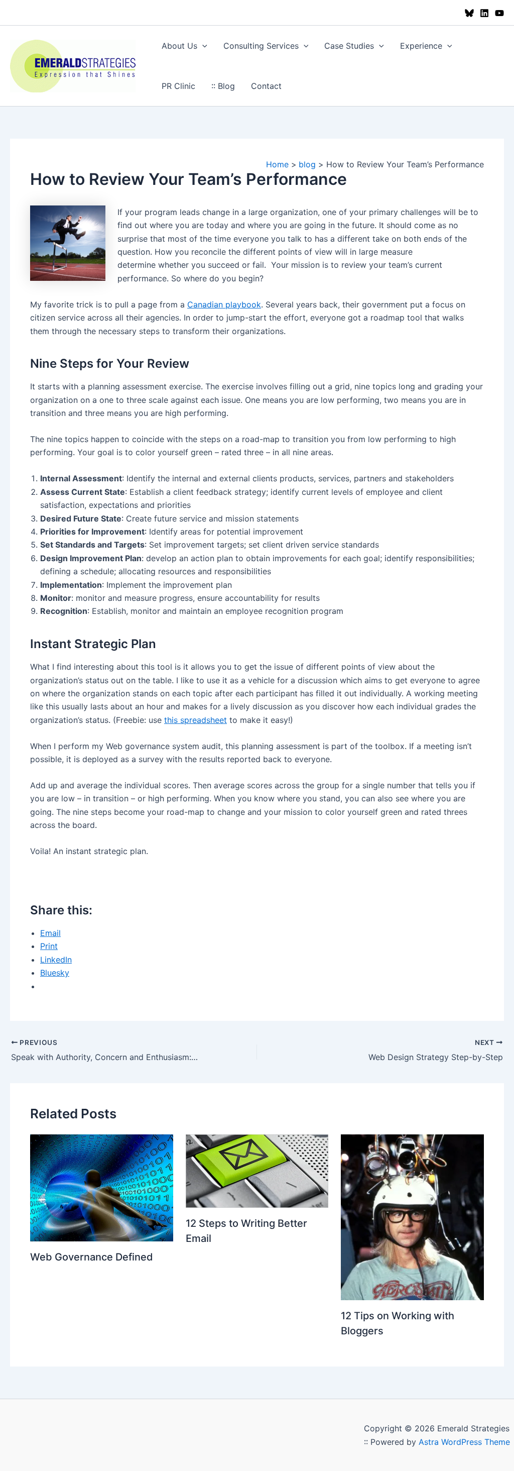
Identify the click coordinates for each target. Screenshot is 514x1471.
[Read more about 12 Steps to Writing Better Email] (257, 1171)
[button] (202, 46)
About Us (179, 46)
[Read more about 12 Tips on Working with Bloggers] (412, 1216)
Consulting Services (261, 46)
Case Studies (349, 46)
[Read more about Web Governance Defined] (101, 1187)
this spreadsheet (195, 720)
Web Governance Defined (91, 1257)
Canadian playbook (224, 304)
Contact (266, 86)
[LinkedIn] (484, 13)
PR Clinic (178, 86)
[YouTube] (499, 13)
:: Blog (223, 86)
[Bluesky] (469, 13)
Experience (421, 46)
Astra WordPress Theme (464, 1442)
